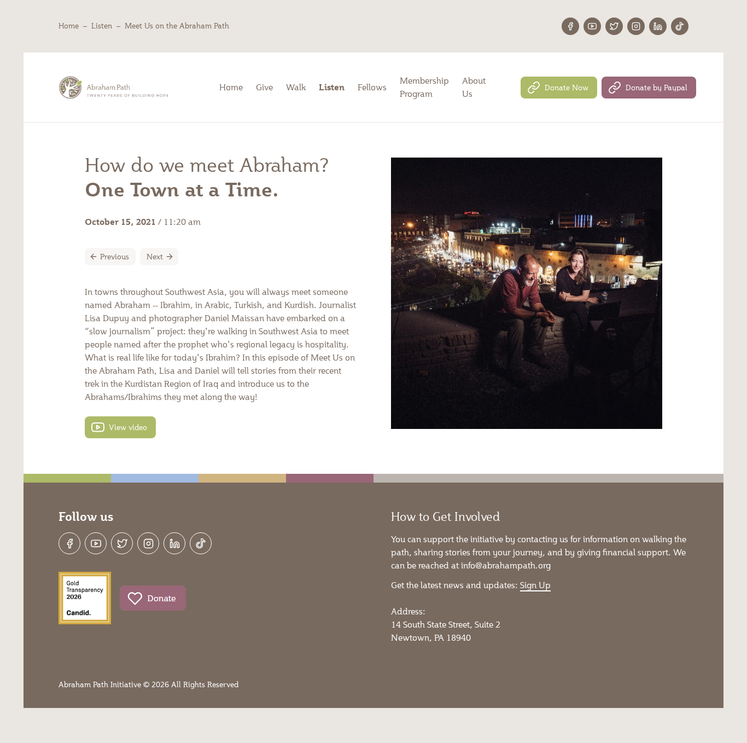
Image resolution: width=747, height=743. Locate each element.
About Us (474, 86)
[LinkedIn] (658, 26)
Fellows (372, 86)
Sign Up (535, 584)
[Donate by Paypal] (649, 87)
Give (264, 86)
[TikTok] (679, 26)
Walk (296, 86)
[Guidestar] (85, 598)
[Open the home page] (115, 87)
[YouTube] (592, 26)
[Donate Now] (559, 87)
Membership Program (424, 86)
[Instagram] (636, 26)
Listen (101, 26)
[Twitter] (614, 26)
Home (69, 26)
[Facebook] (570, 26)
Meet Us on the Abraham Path (177, 26)
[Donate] (153, 598)
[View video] (120, 427)
